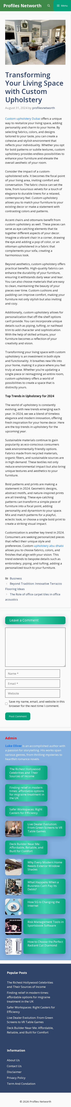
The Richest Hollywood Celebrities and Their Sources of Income (24, 772)
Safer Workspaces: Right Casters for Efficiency (25, 811)
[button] (48, 5)
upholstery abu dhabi (48, 546)
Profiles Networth (22, 5)
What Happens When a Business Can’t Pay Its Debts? (43, 885)
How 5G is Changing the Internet (44, 903)
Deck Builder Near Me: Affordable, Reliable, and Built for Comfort (26, 847)
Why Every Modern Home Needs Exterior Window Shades (45, 865)
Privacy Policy (16, 1078)
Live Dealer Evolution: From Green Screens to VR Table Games (45, 827)
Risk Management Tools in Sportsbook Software (46, 923)
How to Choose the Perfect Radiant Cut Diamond (45, 943)
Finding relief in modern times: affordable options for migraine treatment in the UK (26, 792)
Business (16, 578)
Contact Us (14, 1066)
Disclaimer (14, 1072)
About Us (13, 1060)
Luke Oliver (13, 746)
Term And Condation (21, 1084)
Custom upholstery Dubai (22, 119)
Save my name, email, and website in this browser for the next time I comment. (37, 703)
